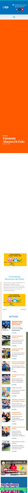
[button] (14, 17)
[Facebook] (16, 9)
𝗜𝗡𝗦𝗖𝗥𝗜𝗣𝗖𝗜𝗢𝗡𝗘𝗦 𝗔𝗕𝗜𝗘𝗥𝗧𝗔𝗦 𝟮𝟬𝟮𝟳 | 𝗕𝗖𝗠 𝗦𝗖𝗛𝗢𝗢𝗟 (17, 323)
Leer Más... (14, 332)
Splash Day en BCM (17, 388)
